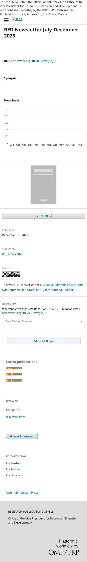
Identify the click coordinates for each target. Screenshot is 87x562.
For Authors (13, 469)
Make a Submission (21, 436)
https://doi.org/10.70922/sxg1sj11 (33, 61)
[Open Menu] (6, 20)
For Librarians (14, 475)
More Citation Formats (18, 321)
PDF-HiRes (42, 216)
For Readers (13, 463)
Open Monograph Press (22, 492)
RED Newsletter (12, 254)
